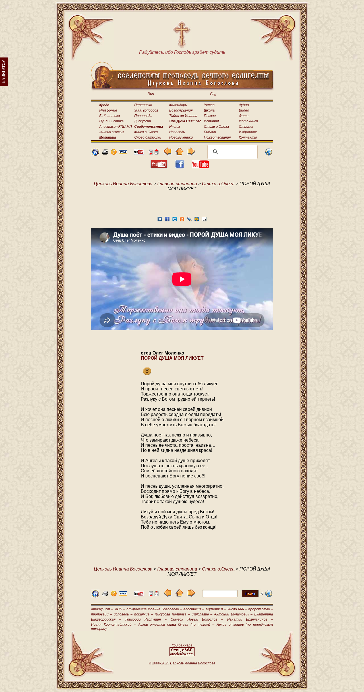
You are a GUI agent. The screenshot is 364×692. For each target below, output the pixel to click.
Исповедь (177, 132)
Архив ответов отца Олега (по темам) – (176, 625)
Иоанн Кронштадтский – (113, 625)
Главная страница (177, 183)
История (211, 121)
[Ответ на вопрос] (114, 153)
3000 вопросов (146, 110)
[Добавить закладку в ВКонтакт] (160, 220)
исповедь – (123, 614)
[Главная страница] (95, 154)
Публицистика (111, 121)
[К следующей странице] (191, 154)
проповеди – (101, 614)
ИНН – (120, 609)
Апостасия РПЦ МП (115, 127)
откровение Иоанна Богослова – (154, 609)
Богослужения (181, 110)
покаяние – (143, 614)
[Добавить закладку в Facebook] (167, 220)
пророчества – (260, 609)
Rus (151, 94)
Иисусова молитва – (172, 614)
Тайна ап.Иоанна (183, 116)
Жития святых (111, 132)
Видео (244, 110)
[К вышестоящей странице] (179, 154)
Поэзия (210, 116)
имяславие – (202, 614)
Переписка (143, 105)
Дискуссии (142, 121)
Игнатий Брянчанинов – (250, 619)
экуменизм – (216, 609)
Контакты (248, 137)
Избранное (248, 132)
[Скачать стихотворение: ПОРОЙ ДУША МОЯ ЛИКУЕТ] (147, 373)
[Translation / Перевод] (268, 154)
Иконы (174, 127)
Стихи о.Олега (216, 127)
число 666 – (237, 609)
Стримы (246, 127)
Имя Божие (108, 110)
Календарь (178, 105)
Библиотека (109, 116)
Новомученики (181, 137)
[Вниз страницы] (151, 153)
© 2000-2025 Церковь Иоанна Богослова (182, 663)
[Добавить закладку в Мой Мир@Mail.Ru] (197, 220)
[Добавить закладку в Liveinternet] (204, 220)
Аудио (244, 105)
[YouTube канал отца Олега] (139, 153)
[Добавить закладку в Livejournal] (189, 220)
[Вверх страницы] (156, 153)
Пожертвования (217, 137)
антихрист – (102, 609)
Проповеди (143, 116)
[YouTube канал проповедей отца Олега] (200, 166)
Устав (209, 105)
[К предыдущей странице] (168, 154)
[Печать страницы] (105, 153)
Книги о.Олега (146, 132)
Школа (209, 110)
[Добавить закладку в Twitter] (174, 220)
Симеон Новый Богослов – (197, 619)
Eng (213, 94)
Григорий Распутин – (146, 619)
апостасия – (193, 609)
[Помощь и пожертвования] (123, 152)
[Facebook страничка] (179, 166)
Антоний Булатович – (233, 614)
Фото (244, 116)
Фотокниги (248, 121)
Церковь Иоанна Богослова (123, 183)
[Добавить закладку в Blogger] (182, 220)
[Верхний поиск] (232, 596)
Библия (210, 132)
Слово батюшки (147, 137)
